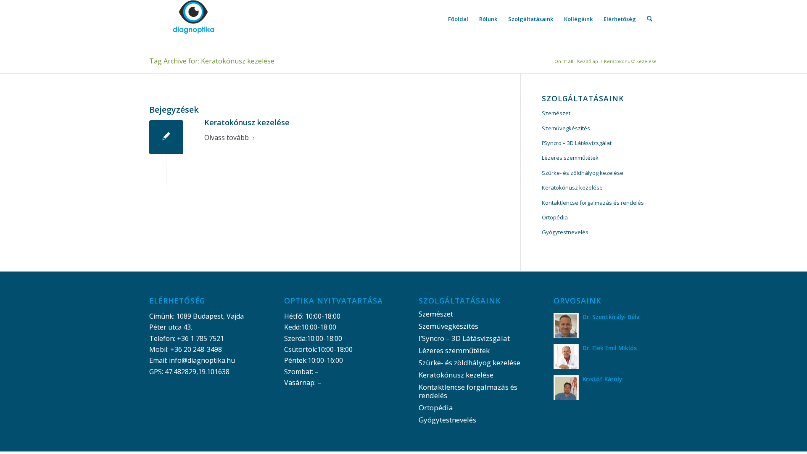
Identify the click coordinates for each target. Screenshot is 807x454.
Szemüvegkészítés (566, 128)
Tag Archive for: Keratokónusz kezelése (211, 61)
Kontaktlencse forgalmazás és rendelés (593, 202)
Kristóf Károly (602, 379)
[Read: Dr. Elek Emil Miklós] (566, 356)
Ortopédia (555, 217)
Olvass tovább (226, 137)
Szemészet (556, 113)
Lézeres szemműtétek (570, 157)
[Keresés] (649, 19)
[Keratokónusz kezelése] (166, 137)
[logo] (193, 19)
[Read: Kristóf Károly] (566, 387)
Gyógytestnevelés (565, 232)
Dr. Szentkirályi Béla (611, 317)
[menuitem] (458, 19)
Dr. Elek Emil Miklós (610, 348)
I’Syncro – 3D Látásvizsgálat (577, 143)
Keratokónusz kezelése (247, 122)
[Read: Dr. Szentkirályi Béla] (566, 325)
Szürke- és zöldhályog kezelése (582, 173)
